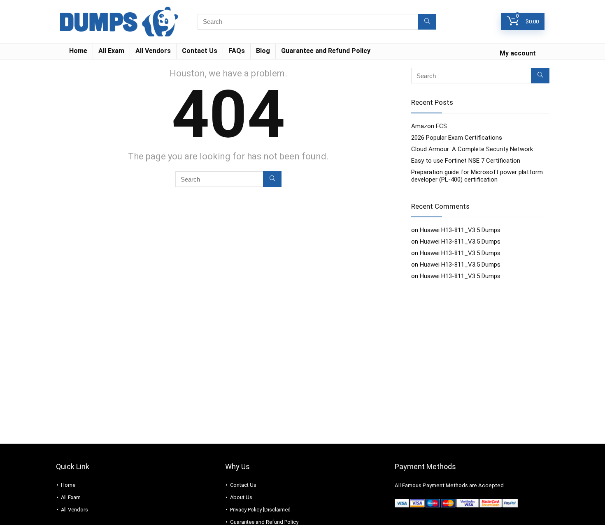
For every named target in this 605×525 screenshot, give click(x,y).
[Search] (427, 22)
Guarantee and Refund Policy (325, 51)
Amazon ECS (429, 126)
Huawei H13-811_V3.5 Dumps (460, 230)
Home (78, 51)
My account (518, 53)
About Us (241, 497)
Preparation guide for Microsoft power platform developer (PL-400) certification (477, 175)
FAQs (236, 51)
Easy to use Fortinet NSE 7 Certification (465, 160)
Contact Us (199, 51)
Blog (263, 51)
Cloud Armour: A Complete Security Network (472, 149)
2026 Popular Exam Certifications (456, 137)
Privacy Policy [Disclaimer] (260, 510)
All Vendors (153, 51)
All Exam (111, 51)
